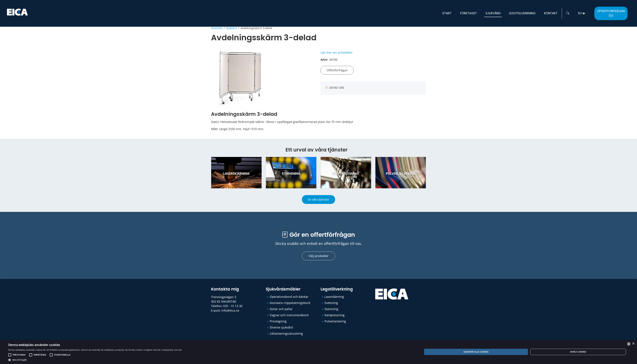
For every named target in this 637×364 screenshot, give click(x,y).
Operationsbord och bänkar (289, 297)
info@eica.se (230, 310)
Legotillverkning (522, 13)
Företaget (468, 13)
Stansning (331, 309)
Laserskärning (334, 297)
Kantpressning (334, 315)
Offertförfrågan (611, 13)
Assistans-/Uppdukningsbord (290, 303)
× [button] (633, 343)
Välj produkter (318, 256)
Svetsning (331, 303)
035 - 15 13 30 (232, 306)
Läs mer (178, 349)
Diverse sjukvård (281, 327)
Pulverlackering (335, 321)
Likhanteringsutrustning (286, 333)
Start (447, 13)
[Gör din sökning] (568, 13)
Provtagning (278, 321)
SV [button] (580, 13)
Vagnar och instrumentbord (289, 315)
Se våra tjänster (318, 199)
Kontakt (550, 13)
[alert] (318, 352)
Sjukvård (493, 13)
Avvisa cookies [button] (578, 351)
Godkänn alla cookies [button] (476, 351)
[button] (95, 360)
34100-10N (336, 88)
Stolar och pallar (281, 309)
